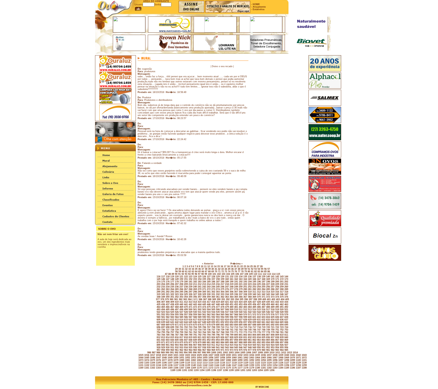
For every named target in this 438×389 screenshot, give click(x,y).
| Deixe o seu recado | (222, 66)
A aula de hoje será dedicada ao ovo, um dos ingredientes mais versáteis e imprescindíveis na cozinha (114, 243)
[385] (195, 299)
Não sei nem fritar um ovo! (113, 234)
